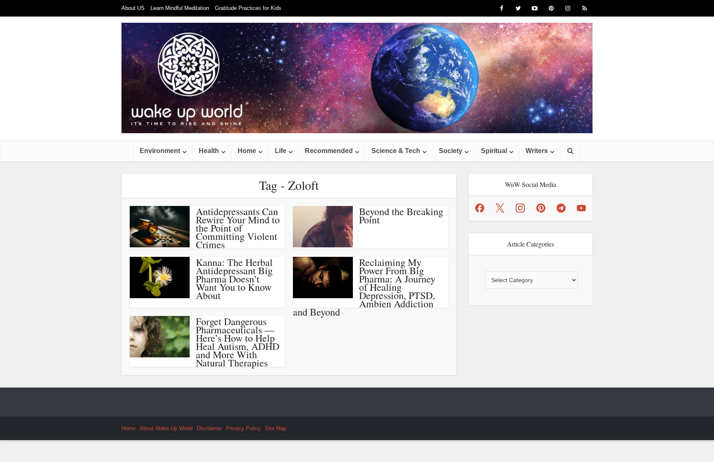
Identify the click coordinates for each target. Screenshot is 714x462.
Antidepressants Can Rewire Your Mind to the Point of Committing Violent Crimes (238, 228)
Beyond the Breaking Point (401, 215)
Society (450, 150)
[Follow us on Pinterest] (540, 208)
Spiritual (494, 150)
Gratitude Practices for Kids (248, 8)
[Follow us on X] (500, 208)
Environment (160, 150)
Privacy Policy (243, 428)
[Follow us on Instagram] (520, 208)
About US (133, 8)
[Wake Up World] (357, 78)
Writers (537, 150)
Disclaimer (209, 428)
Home (247, 150)
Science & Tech (395, 150)
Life (280, 150)
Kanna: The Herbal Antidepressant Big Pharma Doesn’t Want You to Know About (234, 279)
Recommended (329, 150)
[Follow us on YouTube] (581, 208)
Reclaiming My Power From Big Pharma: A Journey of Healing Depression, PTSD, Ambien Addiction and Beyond (364, 287)
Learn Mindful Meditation (179, 8)
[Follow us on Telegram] (561, 208)
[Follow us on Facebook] (479, 208)
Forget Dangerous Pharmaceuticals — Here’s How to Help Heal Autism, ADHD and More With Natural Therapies (237, 342)
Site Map (275, 428)
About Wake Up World (166, 428)
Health (209, 150)
